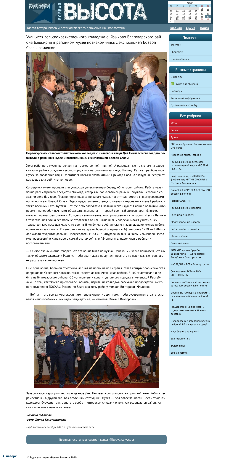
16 (208, 14)
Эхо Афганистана (181, 338)
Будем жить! (178, 345)
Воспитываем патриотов (185, 228)
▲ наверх (9, 456)
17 (171, 16)
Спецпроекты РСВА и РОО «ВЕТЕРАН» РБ (186, 273)
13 (190, 14)
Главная (176, 28)
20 (190, 16)
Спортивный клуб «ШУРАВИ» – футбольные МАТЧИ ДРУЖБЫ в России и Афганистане (189, 179)
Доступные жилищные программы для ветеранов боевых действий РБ (190, 296)
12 (183, 14)
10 (171, 14)
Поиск (204, 28)
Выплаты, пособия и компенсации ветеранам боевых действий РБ (190, 284)
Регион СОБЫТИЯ (181, 200)
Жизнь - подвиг (180, 236)
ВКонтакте (177, 51)
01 (202, 8)
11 (177, 14)
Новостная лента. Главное (186, 154)
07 (196, 11)
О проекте (177, 76)
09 (208, 11)
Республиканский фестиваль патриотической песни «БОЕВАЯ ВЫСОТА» (189, 165)
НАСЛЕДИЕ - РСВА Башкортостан (190, 264)
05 (183, 11)
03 (171, 11)
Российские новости (182, 214)
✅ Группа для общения (184, 83)
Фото (174, 122)
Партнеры (176, 90)
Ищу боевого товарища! (185, 331)
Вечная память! (179, 352)
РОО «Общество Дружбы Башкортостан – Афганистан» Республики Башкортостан (188, 254)
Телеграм (176, 44)
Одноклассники (180, 58)
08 (202, 11)
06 (190, 11)
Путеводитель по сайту (184, 105)
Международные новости (185, 221)
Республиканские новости (186, 207)
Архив (190, 28)
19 (183, 16)
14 (196, 14)
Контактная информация (185, 98)
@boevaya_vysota (121, 439)
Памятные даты (85, 427)
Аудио (174, 137)
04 (177, 11)
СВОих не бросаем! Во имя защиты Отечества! (191, 146)
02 (208, 8)
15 (202, 14)
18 (177, 16)
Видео (174, 130)
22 (202, 16)
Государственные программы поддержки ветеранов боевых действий (188, 310)
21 (196, 16)
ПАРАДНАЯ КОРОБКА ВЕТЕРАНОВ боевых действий (190, 192)
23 (208, 16)
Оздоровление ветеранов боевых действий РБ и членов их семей (190, 322)
